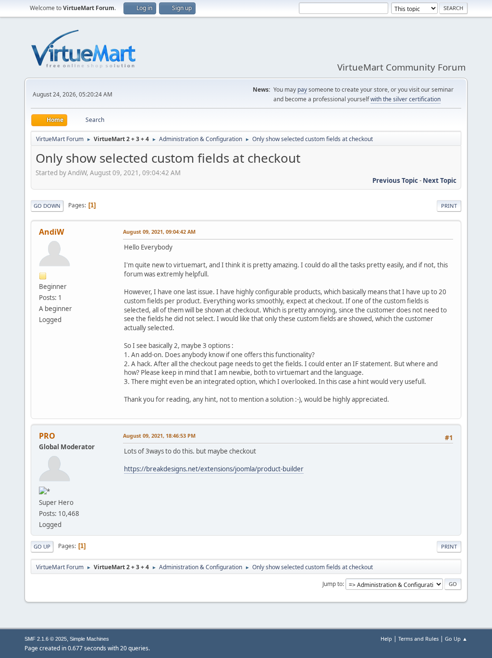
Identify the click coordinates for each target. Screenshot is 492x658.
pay (302, 89)
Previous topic (395, 180)
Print (449, 205)
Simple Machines (89, 639)
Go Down (47, 205)
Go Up (42, 546)
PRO (47, 436)
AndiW (51, 232)
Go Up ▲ (456, 638)
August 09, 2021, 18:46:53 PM (159, 435)
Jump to (332, 584)
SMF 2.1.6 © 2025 (46, 639)
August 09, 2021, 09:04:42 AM (159, 231)
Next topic (439, 180)
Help (386, 638)
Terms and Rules (418, 638)
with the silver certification (405, 99)
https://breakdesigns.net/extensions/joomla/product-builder (214, 469)
